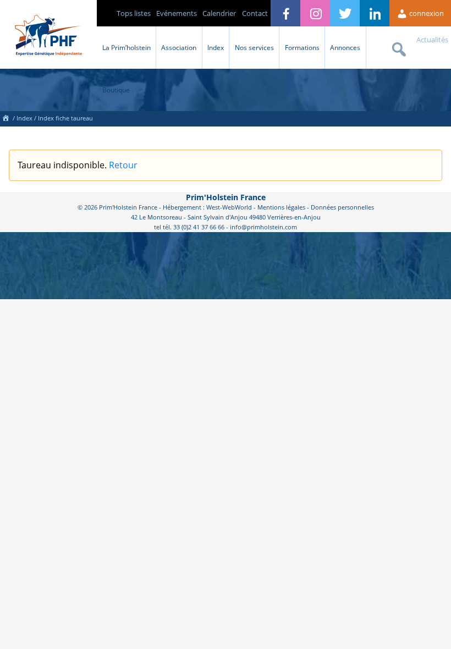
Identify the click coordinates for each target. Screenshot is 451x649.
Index (215, 47)
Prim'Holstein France (226, 197)
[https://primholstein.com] (5, 118)
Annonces (345, 47)
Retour (123, 165)
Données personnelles (342, 207)
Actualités (432, 40)
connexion (426, 13)
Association (178, 47)
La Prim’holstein (126, 47)
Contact (255, 13)
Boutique (116, 89)
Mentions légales (281, 207)
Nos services (254, 47)
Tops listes (134, 13)
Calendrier (219, 13)
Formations (302, 47)
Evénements (176, 13)
